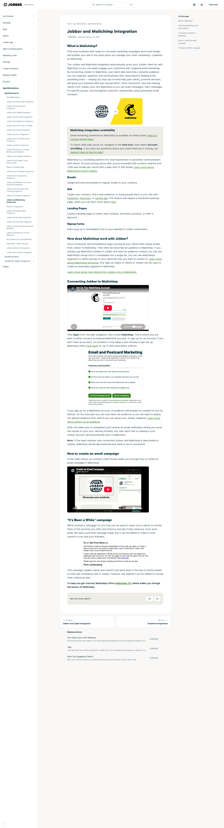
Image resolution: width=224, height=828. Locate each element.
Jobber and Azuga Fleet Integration (16, 107)
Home (69, 24)
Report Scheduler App (15, 167)
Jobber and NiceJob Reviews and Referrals (20, 227)
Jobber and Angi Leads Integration (20, 102)
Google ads (101, 198)
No (157, 598)
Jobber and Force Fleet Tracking (19, 126)
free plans (92, 345)
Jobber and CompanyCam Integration (17, 177)
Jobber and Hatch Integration (18, 248)
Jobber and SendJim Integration (19, 222)
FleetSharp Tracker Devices (17, 244)
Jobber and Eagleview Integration (20, 121)
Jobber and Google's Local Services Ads (17, 161)
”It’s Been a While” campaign (189, 48)
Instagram (85, 198)
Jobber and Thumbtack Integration (20, 171)
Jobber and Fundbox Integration (19, 252)
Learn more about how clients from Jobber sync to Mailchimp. (102, 272)
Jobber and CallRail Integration (19, 113)
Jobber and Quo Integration (17, 134)
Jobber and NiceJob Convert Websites (18, 234)
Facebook (72, 198)
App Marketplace (13, 97)
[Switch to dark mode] (202, 4)
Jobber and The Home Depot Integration (18, 140)
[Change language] (194, 4)
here (113, 202)
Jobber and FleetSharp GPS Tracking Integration (18, 190)
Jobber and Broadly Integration (19, 217)
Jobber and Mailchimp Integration (16, 201)
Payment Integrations (15, 207)
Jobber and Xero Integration (18, 145)
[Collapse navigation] (4, 824)
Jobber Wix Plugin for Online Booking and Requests (18, 151)
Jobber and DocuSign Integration (20, 117)
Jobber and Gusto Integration (18, 130)
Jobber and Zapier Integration (18, 196)
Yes (149, 598)
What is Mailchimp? (185, 21)
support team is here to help (86, 152)
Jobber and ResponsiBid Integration (16, 212)
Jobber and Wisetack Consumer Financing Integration (19, 183)
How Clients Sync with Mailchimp (19, 239)
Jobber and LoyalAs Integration (19, 156)
